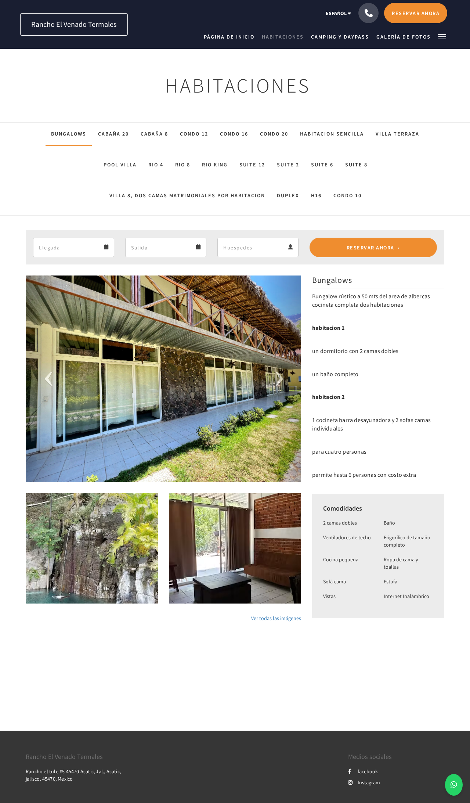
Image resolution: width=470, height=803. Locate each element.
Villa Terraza (397, 133)
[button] (442, 36)
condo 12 (194, 133)
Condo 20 (274, 133)
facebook (368, 771)
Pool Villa (120, 164)
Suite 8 (356, 164)
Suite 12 (252, 164)
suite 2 (288, 164)
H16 (316, 195)
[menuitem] (231, 36)
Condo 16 (234, 133)
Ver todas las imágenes (276, 618)
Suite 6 (322, 164)
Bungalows (68, 133)
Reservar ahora (370, 247)
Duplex (288, 195)
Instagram (369, 782)
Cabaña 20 (113, 133)
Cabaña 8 (154, 133)
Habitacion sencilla (332, 133)
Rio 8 (182, 164)
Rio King (215, 164)
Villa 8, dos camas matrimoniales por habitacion (187, 195)
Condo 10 (347, 195)
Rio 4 (155, 164)
